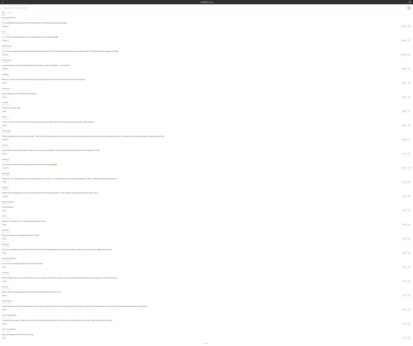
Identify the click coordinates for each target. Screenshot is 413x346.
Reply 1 (5, 83)
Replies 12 (6, 40)
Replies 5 (5, 68)
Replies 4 (5, 54)
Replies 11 (6, 26)
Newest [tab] (10, 12)
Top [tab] (3, 12)
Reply (4, 111)
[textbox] (205, 8)
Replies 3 (5, 168)
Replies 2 (5, 139)
